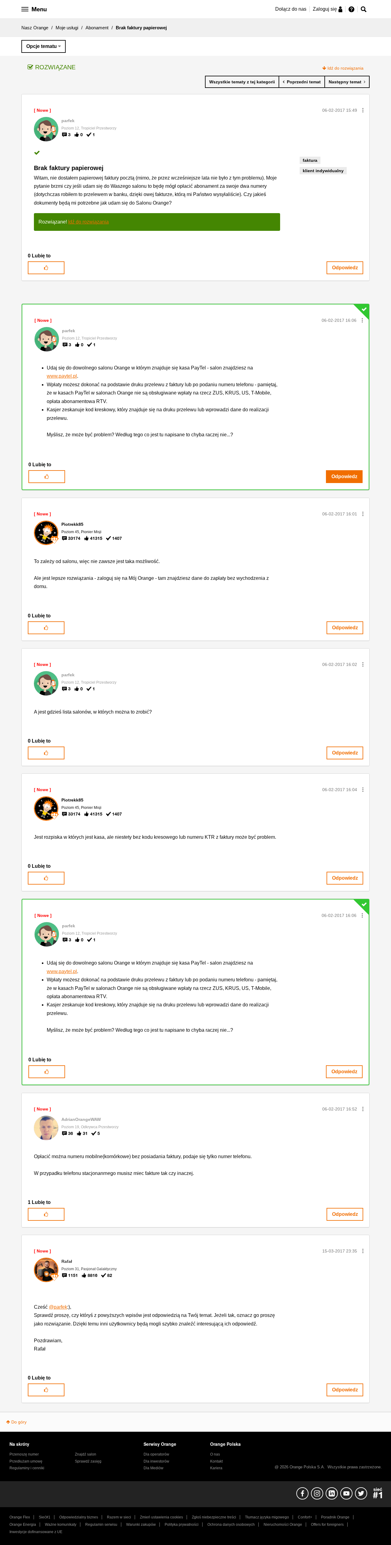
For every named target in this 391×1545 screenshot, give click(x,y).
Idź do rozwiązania (345, 68)
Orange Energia (22, 1524)
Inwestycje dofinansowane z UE (35, 1532)
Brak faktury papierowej (69, 168)
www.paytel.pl (62, 376)
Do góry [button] (19, 1422)
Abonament (97, 27)
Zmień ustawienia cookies (161, 1517)
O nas (215, 1454)
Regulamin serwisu (101, 1524)
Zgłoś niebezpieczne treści (214, 1517)
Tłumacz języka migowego (267, 1517)
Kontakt (216, 1461)
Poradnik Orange (335, 1517)
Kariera (216, 1468)
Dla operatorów (156, 1454)
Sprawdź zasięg (88, 1461)
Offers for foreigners (327, 1524)
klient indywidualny (323, 170)
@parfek (58, 1307)
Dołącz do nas (290, 9)
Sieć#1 (44, 1517)
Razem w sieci (119, 1517)
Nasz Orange (34, 27)
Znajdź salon (85, 1454)
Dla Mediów (153, 1468)
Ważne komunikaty (60, 1524)
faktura (310, 160)
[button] (363, 110)
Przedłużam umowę (25, 1461)
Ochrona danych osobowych (231, 1524)
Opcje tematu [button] (41, 46)
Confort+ (305, 1517)
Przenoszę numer (24, 1454)
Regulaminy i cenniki (26, 1468)
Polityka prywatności (182, 1524)
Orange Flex (19, 1517)
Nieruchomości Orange (283, 1524)
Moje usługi (67, 27)
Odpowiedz (345, 267)
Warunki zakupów (141, 1524)
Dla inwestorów (156, 1461)
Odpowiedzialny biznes (78, 1517)
